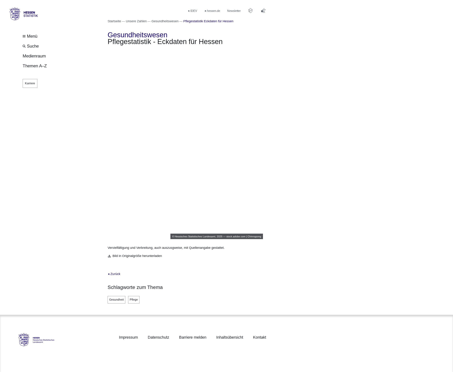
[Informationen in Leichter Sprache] (250, 10)
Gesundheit (116, 299)
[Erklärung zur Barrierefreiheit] (263, 10)
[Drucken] (138, 51)
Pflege (134, 299)
